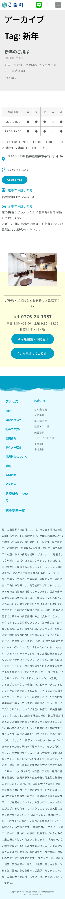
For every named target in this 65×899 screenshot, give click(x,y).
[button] (58, 5)
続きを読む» (10, 78)
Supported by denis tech (33, 894)
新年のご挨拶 (17, 51)
